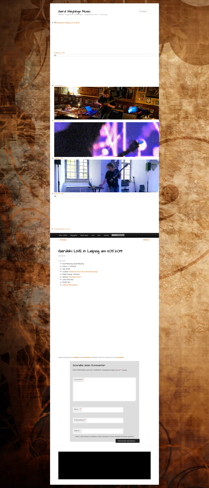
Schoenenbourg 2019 (62, 229)
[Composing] (106, 69)
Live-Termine (86, 357)
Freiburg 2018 (59, 53)
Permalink (120, 357)
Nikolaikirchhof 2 (75, 277)
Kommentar (78, 379)
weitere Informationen (70, 285)
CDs (99, 235)
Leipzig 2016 (58, 158)
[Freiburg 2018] (106, 36)
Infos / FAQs (63, 235)
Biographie (73, 235)
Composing (58, 85)
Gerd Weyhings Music (74, 11)
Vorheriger (62, 240)
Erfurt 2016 (58, 193)
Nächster (147, 240)
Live (93, 235)
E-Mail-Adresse (79, 420)
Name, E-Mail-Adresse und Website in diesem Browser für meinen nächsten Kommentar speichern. (105, 436)
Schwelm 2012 (59, 121)
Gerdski (76, 357)
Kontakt (106, 235)
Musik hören (84, 235)
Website (76, 430)
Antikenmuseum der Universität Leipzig (83, 271)
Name (77, 409)
